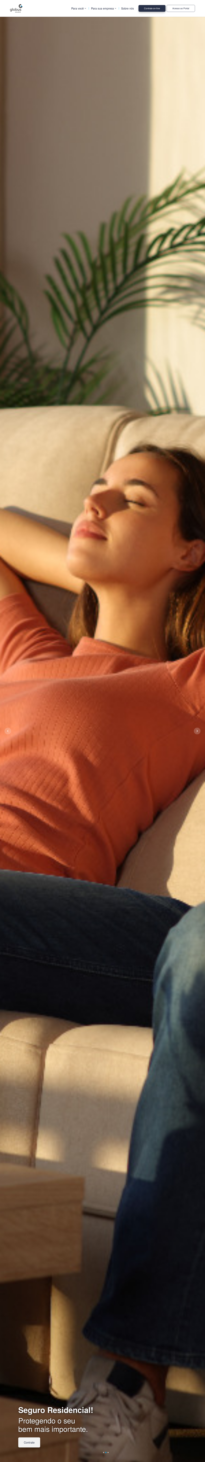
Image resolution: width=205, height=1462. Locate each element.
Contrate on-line (152, 8)
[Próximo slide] (197, 731)
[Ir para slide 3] (108, 1452)
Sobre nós (127, 8)
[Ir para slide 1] (103, 1452)
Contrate (29, 1442)
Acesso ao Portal (180, 8)
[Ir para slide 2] (105, 1452)
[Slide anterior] (7, 731)
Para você (77, 8)
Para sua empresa (102, 8)
